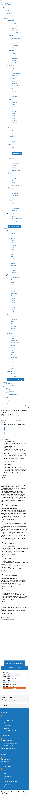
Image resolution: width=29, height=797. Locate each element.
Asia (8, 231)
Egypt (13, 131)
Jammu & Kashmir (16, 32)
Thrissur (8, 402)
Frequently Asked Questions (14, 663)
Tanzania (13, 328)
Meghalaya (14, 83)
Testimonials (9, 13)
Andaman (14, 60)
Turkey (12, 282)
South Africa (14, 319)
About (4, 9)
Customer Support (8, 771)
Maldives (13, 252)
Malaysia (13, 256)
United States (14, 336)
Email (4, 674)
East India (11, 188)
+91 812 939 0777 (8, 720)
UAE (12, 350)
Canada (13, 345)
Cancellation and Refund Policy (11, 781)
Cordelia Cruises (10, 385)
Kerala (13, 43)
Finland (13, 302)
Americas (9, 333)
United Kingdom (15, 277)
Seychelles (13, 326)
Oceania (9, 371)
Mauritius (13, 330)
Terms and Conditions (9, 787)
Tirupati (14, 91)
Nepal (13, 104)
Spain (12, 284)
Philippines (13, 261)
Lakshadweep (15, 47)
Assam (13, 81)
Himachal (14, 26)
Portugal (13, 298)
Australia (13, 374)
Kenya (13, 133)
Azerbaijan (14, 116)
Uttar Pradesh (15, 30)
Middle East (10, 348)
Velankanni (14, 94)
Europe (9, 275)
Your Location (6, 678)
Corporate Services (10, 391)
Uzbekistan (14, 125)
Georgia (14, 147)
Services (5, 387)
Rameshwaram (15, 96)
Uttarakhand (15, 28)
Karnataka (14, 41)
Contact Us (8, 399)
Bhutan (14, 109)
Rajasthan (14, 75)
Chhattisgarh (15, 58)
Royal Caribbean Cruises (12, 383)
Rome (12, 286)
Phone (5, 676)
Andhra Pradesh (16, 38)
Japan (12, 254)
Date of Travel (6, 680)
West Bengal (15, 56)
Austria (12, 296)
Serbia (13, 149)
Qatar (12, 359)
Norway (13, 305)
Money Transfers (10, 390)
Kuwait (12, 366)
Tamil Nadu (15, 45)
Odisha (14, 53)
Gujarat (14, 71)
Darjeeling (14, 62)
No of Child (6, 686)
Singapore (13, 265)
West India (11, 201)
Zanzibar (13, 324)
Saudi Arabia (14, 357)
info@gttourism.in (8, 725)
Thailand (14, 118)
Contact (5, 397)
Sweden (13, 307)
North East (11, 213)
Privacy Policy (7, 784)
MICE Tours (9, 396)
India (4, 155)
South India (11, 173)
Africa (8, 314)
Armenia (14, 111)
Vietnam (14, 106)
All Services (8, 388)
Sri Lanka (13, 258)
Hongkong (13, 245)
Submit (14, 688)
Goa (13, 68)
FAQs (7, 16)
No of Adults (6, 684)
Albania (13, 280)
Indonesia (14, 102)
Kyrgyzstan (14, 122)
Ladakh (14, 23)
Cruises (5, 382)
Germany (13, 291)
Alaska (12, 338)
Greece (13, 300)
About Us (8, 10)
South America (14, 340)
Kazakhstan (15, 120)
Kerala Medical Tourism (11, 394)
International (6, 228)
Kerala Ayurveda (10, 393)
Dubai (13, 139)
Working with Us (10, 12)
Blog (7, 15)
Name (4, 672)
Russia (13, 113)
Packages (5, 18)
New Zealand (14, 376)
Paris (12, 289)
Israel (13, 141)
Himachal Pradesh (16, 163)
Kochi (7, 400)
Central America (15, 343)
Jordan (12, 364)
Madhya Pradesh (16, 73)
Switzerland (14, 293)
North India (11, 158)
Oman (12, 355)
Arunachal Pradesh (16, 86)
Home (4, 7)
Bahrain (13, 352)
